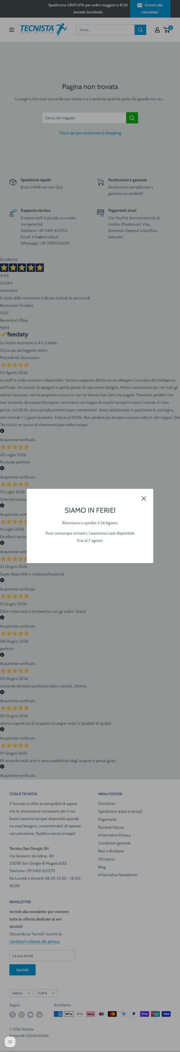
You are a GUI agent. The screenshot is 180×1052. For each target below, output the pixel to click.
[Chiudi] (144, 498)
